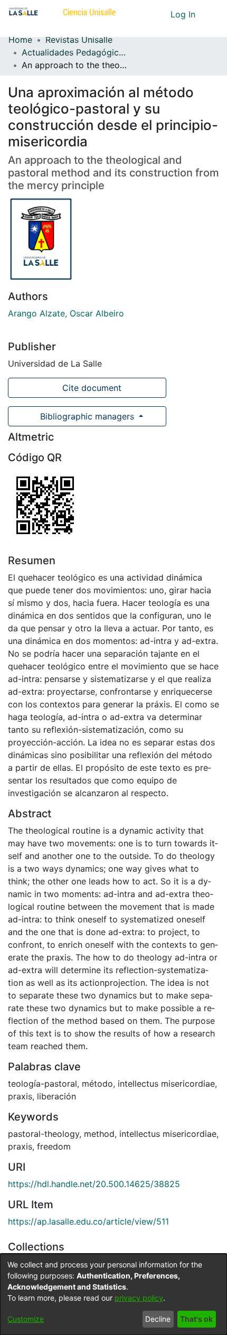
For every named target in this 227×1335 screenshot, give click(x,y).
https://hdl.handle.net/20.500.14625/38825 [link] (94, 1184)
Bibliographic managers (87, 416)
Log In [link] (183, 14)
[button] (142, 14)
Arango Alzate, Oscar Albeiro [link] (66, 313)
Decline (158, 1318)
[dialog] (113, 1294)
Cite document (90, 387)
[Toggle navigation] (211, 14)
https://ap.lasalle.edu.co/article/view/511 (88, 1221)
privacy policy (139, 1297)
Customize (25, 1318)
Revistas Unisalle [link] (78, 39)
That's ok (196, 1318)
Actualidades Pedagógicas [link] (74, 52)
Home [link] (20, 39)
